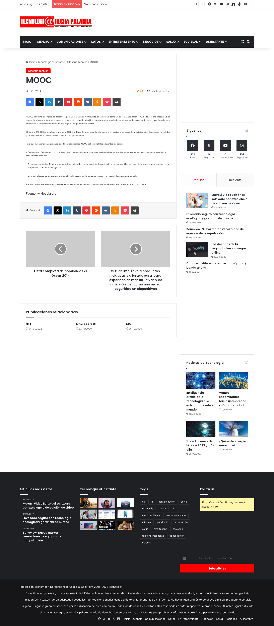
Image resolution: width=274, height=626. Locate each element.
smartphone (160, 528)
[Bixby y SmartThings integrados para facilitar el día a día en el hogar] (107, 514)
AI (152, 501)
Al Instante (215, 41)
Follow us (207, 489)
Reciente (235, 180)
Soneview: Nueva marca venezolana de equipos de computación (215, 231)
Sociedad (191, 41)
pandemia (162, 522)
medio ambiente (151, 515)
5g (143, 501)
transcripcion (176, 535)
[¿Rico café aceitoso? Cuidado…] (88, 503)
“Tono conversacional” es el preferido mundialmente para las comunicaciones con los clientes (142, 4)
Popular (198, 180)
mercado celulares (176, 515)
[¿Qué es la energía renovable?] (233, 429)
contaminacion (166, 501)
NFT (28, 324)
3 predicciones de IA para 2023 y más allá (200, 445)
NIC (128, 324)
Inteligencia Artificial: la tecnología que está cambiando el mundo (200, 401)
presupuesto (181, 522)
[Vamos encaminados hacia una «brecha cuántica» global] (233, 380)
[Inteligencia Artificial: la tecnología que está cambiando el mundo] (200, 380)
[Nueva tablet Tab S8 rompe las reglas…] (125, 525)
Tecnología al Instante (51, 62)
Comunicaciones (70, 41)
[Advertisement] (177, 21)
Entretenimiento (122, 41)
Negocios (150, 41)
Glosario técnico (77, 62)
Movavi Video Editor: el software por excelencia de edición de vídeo (229, 199)
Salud (171, 41)
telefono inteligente (153, 535)
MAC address (86, 324)
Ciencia (43, 41)
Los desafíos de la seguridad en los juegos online (229, 248)
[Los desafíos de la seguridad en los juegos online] (197, 249)
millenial (146, 522)
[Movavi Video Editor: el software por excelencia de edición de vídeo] (197, 200)
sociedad (178, 528)
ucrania (146, 542)
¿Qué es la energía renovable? (232, 443)
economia (147, 508)
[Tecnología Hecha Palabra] (57, 21)
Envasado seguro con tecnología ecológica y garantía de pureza (210, 216)
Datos (96, 41)
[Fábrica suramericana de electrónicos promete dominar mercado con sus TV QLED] (88, 525)
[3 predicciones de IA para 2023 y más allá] (200, 429)
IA (173, 508)
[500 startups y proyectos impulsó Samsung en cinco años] (107, 525)
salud (145, 528)
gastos (162, 508)
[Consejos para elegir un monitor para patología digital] (88, 514)
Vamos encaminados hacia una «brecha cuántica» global (232, 399)
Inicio (26, 41)
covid (184, 501)
